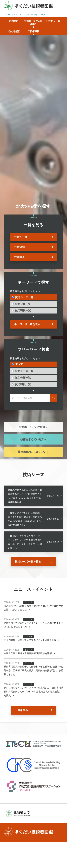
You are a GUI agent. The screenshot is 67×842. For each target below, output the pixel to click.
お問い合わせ (31, 14)
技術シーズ (20, 237)
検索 (43, 14)
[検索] (53, 398)
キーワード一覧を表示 (27, 324)
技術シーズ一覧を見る (28, 561)
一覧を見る (21, 710)
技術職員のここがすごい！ (33, 451)
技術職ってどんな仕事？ (33, 427)
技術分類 (19, 247)
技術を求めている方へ (33, 439)
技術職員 (19, 257)
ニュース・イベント (12, 14)
